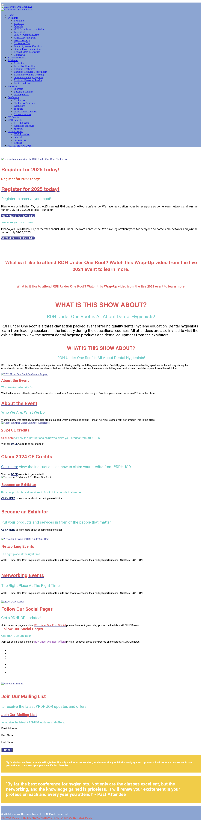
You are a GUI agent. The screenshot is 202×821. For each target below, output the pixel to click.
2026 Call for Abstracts (25, 111)
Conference (13, 97)
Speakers (18, 108)
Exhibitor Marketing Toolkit (28, 80)
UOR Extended (15, 131)
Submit (7, 750)
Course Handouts (22, 114)
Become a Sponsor (23, 91)
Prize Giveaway (22, 40)
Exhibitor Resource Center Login (30, 71)
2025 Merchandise (17, 57)
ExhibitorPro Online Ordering (29, 74)
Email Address (9, 728)
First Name (7, 735)
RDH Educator (15, 120)
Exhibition (13, 60)
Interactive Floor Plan (24, 66)
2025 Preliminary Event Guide (29, 29)
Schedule (18, 26)
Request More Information (27, 52)
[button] (18, 215)
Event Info (13, 17)
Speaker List (20, 140)
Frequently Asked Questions (28, 46)
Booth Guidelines (22, 83)
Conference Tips (22, 43)
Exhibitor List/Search (24, 69)
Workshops (19, 106)
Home (11, 15)
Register (18, 142)
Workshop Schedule (24, 125)
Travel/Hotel (20, 32)
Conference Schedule (24, 103)
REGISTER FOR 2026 (19, 145)
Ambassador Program (25, 37)
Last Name (7, 742)
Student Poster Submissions (27, 49)
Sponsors (12, 86)
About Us (19, 23)
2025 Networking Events (26, 34)
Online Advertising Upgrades (28, 77)
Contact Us (19, 54)
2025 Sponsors (21, 94)
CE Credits (13, 117)
